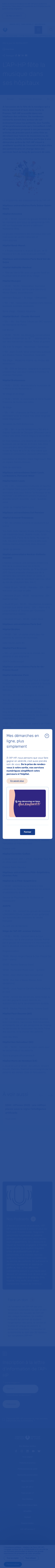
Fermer (27, 832)
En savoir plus (17, 781)
